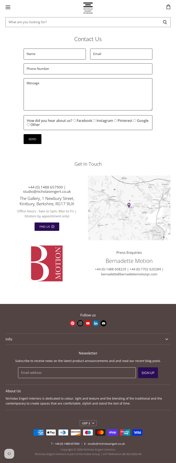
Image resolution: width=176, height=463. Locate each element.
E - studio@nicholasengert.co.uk (104, 444)
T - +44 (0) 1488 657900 (65, 444)
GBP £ (86, 423)
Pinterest (125, 120)
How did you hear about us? (49, 120)
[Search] (165, 22)
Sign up (148, 373)
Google (142, 120)
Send (32, 139)
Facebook (84, 120)
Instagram (105, 120)
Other (35, 124)
